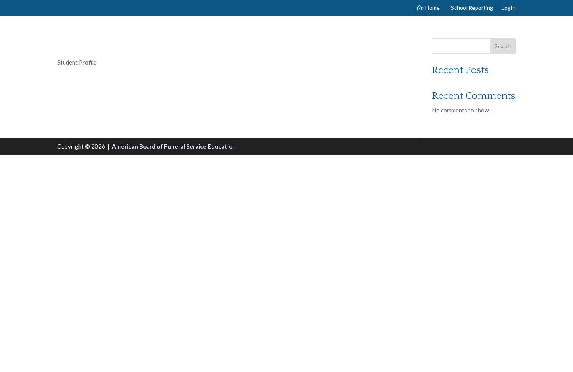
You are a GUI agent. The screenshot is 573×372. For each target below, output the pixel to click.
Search (503, 46)
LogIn (509, 8)
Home (432, 8)
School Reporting (472, 8)
